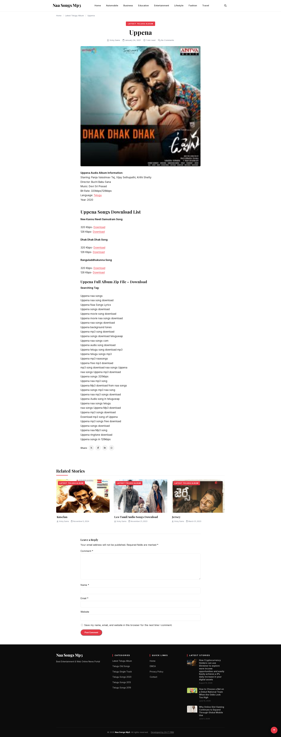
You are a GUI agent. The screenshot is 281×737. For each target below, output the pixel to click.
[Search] (225, 5)
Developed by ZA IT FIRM (162, 732)
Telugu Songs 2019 (121, 687)
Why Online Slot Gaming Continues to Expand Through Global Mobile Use (211, 711)
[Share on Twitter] (91, 448)
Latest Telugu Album (74, 15)
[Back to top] (274, 730)
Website (84, 611)
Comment (86, 550)
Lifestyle (178, 5)
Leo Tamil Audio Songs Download (136, 517)
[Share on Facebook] (98, 448)
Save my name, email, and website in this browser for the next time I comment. (128, 625)
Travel (205, 5)
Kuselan (62, 517)
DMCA (153, 666)
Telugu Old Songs (121, 666)
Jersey (176, 517)
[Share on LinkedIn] (105, 448)
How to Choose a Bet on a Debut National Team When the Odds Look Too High (211, 693)
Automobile (112, 5)
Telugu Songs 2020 (121, 677)
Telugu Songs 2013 (121, 682)
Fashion (193, 5)
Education (143, 5)
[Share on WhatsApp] (111, 448)
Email (84, 598)
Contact (153, 677)
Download (99, 227)
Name (84, 584)
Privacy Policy (156, 671)
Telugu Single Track (122, 671)
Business (128, 5)
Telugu (98, 195)
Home (98, 5)
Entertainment (161, 5)
